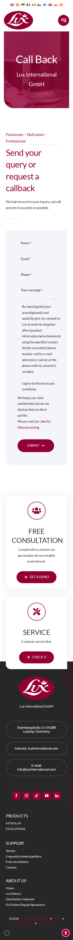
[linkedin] (57, 796)
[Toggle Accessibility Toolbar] (66, 933)
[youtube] (47, 796)
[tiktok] (37, 796)
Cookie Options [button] (46, 923)
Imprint (56, 918)
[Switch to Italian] (34, 4)
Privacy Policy (25, 923)
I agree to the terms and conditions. (38, 386)
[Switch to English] (12, 4)
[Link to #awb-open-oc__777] (63, 20)
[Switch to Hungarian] (17, 4)
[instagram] (26, 796)
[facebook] (16, 796)
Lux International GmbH (34, 918)
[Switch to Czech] (39, 4)
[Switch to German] (23, 4)
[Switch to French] (28, 4)
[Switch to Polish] (55, 4)
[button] (7, 933)
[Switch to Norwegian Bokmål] (50, 4)
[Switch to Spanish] (61, 4)
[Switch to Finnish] (44, 4)
